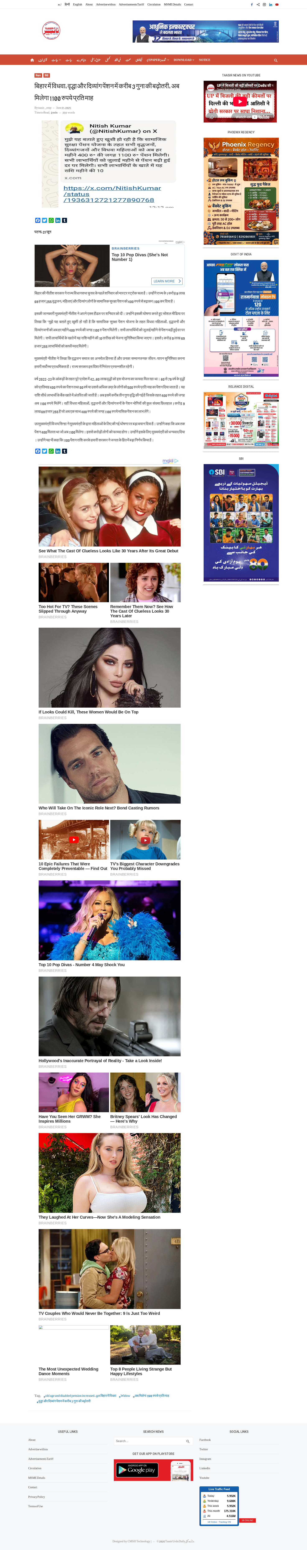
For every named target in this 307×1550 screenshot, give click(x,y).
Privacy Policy (36, 1496)
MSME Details (172, 4)
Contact (188, 4)
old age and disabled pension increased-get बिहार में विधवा (80, 1395)
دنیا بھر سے (81, 59)
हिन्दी (67, 4)
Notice (204, 59)
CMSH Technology (139, 1541)
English (77, 4)
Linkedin (204, 1468)
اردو (59, 4)
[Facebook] (252, 4)
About (89, 4)
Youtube (204, 1477)
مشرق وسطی (96, 59)
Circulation (154, 4)
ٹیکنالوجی (139, 59)
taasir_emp (44, 107)
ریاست (55, 59)
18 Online (212, 1522)
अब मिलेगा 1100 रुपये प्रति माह (152, 1395)
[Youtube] (277, 4)
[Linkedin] (271, 4)
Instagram (205, 1458)
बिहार (38, 75)
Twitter (203, 1449)
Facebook (205, 1439)
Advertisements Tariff (131, 4)
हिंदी (47, 75)
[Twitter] (258, 4)
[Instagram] (264, 4)
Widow (125, 1395)
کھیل (107, 59)
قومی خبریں (42, 59)
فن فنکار (117, 59)
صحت (128, 59)
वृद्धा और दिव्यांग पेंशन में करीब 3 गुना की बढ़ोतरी (64, 1401)
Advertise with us (105, 4)
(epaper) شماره (156, 59)
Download (183, 59)
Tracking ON (225, 1522)
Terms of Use (35, 1506)
